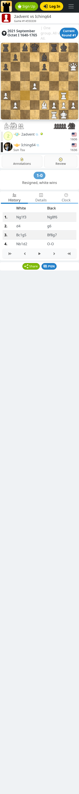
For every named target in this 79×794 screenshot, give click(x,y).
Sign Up (28, 6)
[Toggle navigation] (71, 6)
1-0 (39, 175)
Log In (54, 6)
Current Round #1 (69, 33)
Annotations (22, 164)
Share (33, 266)
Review (61, 164)
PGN (51, 266)
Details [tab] (41, 200)
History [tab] (14, 200)
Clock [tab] (66, 200)
